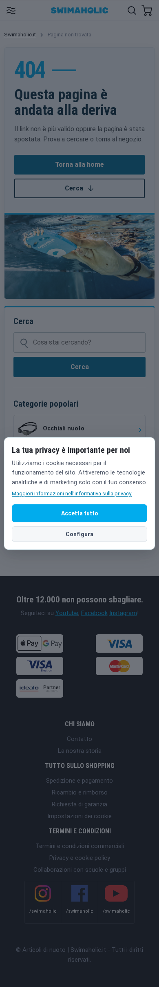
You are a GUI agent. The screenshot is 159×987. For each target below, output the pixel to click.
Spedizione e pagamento (79, 780)
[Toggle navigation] (11, 10)
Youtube (66, 613)
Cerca (74, 188)
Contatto (79, 739)
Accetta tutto (79, 513)
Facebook (94, 613)
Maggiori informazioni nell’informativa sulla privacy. (72, 493)
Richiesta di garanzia (79, 804)
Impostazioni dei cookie (79, 816)
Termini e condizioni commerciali (79, 846)
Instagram (123, 613)
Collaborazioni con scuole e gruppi (79, 869)
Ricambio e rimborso (80, 792)
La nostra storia (80, 750)
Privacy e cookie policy (79, 858)
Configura (79, 534)
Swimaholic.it (20, 34)
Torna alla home (79, 164)
